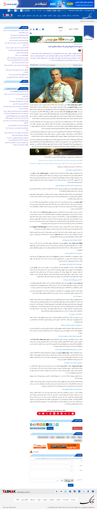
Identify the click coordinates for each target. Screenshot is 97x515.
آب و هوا (33, 500)
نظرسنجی (39, 10)
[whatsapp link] (69, 413)
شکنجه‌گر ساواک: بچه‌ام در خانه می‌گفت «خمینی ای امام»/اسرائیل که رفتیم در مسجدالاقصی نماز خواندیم (55, 164)
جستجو (45, 500)
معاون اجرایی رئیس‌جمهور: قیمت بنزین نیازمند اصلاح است (17, 71)
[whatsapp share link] (44, 424)
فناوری (23, 16)
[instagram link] (54, 413)
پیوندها (34, 10)
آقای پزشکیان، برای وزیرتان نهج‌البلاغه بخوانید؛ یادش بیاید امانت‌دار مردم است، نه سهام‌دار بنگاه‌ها (16, 117)
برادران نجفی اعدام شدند (21, 99)
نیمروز (59, 10)
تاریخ (70, 29)
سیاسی (54, 16)
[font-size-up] (43, 29)
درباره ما (73, 500)
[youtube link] (43, 413)
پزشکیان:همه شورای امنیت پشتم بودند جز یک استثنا (17, 129)
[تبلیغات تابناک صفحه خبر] (89, 33)
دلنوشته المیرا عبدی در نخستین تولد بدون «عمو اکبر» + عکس (16, 44)
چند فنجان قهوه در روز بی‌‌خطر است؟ (18, 35)
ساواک (79, 437)
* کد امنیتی (79, 480)
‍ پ (40, 29)
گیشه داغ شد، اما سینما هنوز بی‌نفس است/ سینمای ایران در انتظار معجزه (15, 32)
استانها (19, 16)
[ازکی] (71, 4)
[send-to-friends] (30, 29)
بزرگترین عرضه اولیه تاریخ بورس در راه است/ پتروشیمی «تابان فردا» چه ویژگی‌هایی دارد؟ (17, 139)
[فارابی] (56, 39)
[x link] (47, 413)
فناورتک (49, 10)
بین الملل (69, 16)
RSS (18, 500)
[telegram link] (65, 413)
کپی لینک (50, 428)
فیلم (37, 16)
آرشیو (44, 10)
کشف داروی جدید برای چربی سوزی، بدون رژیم (16, 48)
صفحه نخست (75, 16)
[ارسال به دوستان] (53, 424)
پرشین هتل (24, 84)
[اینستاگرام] (37, 424)
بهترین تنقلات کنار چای (21, 53)
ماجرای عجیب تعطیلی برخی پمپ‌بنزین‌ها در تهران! (15, 133)
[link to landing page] (87, 16)
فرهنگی (45, 16)
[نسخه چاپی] (57, 424)
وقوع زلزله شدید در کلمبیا (21, 55)
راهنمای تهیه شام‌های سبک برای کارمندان (17, 50)
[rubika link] (73, 413)
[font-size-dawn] (37, 29)
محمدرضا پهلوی (60, 437)
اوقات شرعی (25, 500)
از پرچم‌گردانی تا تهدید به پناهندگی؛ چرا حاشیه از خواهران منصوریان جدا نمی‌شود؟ (16, 144)
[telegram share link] (50, 424)
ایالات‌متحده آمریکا (43, 437)
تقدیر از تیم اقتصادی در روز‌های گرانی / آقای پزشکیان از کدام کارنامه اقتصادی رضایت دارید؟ (17, 59)
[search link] (21, 10)
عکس (34, 16)
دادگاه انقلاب (78, 441)
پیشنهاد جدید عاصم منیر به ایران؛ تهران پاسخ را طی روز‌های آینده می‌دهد (15, 108)
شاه (68, 437)
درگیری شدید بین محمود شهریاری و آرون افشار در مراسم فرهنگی (76, 21)
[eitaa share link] (40, 424)
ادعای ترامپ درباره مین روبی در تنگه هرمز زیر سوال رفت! (16, 66)
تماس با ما (65, 500)
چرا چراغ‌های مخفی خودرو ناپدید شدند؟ (18, 75)
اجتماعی (50, 16)
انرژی (40, 16)
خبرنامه (58, 500)
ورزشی (58, 16)
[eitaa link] (50, 413)
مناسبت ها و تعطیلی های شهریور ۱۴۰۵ (18, 101)
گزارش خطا (35, 452)
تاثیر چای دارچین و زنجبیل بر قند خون (18, 40)
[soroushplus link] (58, 413)
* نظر (81, 470)
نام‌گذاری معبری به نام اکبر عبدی (20, 104)
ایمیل (80, 466)
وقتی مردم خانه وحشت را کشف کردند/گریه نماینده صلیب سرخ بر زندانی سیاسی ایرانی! (60, 160)
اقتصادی (64, 16)
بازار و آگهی (28, 16)
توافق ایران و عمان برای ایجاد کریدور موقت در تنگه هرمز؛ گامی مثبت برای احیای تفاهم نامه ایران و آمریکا (16, 112)
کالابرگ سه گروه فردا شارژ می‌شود (19, 135)
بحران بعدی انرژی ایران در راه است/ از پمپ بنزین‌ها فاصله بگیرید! (16, 95)
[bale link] (61, 413)
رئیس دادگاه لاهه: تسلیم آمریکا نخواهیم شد (17, 77)
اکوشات (54, 10)
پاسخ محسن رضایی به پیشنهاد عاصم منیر (17, 125)
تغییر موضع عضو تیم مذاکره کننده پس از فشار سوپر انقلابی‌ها (15, 122)
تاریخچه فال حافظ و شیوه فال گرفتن (18, 38)
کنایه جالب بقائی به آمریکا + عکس (19, 63)
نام (81, 461)
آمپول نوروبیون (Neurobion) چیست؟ (18, 91)
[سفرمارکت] (56, 446)
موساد (52, 437)
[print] (30, 33)
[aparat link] (39, 413)
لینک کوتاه (78, 428)
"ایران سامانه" (6, 507)
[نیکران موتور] (56, 152)
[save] (33, 29)
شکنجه (73, 437)
